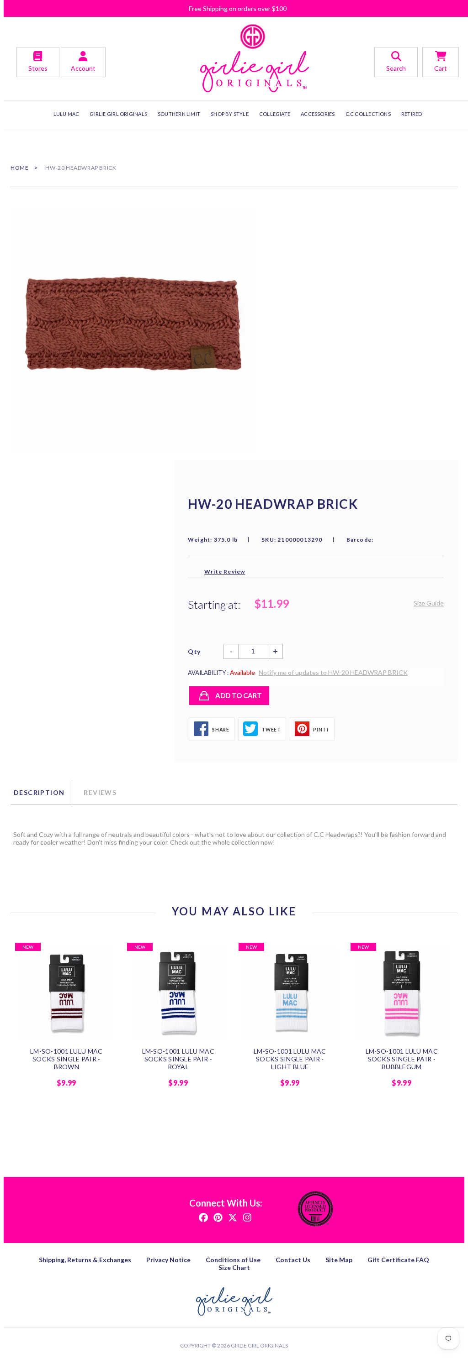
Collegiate (274, 114)
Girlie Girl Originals (259, 1345)
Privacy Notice (168, 1260)
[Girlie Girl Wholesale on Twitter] (233, 1217)
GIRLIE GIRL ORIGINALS (118, 114)
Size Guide (429, 603)
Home (19, 167)
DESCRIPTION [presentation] (39, 792)
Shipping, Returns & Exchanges (85, 1260)
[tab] (41, 792)
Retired (411, 114)
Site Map (338, 1260)
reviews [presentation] (100, 792)
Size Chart (234, 1267)
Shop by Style (230, 114)
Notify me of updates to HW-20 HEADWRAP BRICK (333, 672)
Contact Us (293, 1260)
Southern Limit (179, 114)
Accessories (318, 114)
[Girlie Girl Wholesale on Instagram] (247, 1217)
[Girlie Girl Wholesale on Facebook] (203, 1217)
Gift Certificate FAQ (398, 1260)
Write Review (224, 571)
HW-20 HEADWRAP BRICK (80, 167)
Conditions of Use (233, 1260)
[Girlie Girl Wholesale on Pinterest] (218, 1217)
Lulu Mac (66, 114)
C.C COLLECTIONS (368, 114)
